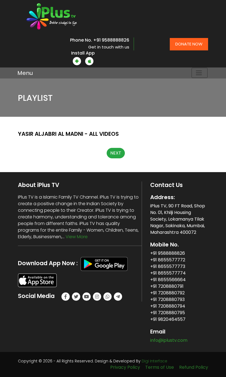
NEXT (115, 153)
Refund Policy (193, 367)
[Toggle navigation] (200, 73)
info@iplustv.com (168, 340)
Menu (25, 73)
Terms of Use (159, 367)
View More (77, 237)
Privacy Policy (125, 367)
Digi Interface (154, 361)
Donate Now (189, 44)
